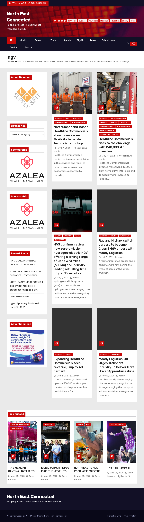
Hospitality (49, 424)
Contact (14, 47)
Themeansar (61, 516)
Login (93, 40)
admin (75, 277)
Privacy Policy (130, 516)
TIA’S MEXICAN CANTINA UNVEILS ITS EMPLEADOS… (21, 471)
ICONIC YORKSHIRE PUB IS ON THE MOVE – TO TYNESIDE (55, 471)
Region (39, 40)
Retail (77, 236)
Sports (67, 40)
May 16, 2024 (109, 155)
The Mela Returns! (20, 296)
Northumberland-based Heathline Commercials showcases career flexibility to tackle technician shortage (71, 135)
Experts (113, 236)
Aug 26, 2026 (18, 476)
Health (80, 424)
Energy (57, 236)
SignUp (80, 40)
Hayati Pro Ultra (114, 516)
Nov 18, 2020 (108, 375)
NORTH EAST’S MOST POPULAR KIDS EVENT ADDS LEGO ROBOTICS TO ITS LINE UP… (26, 286)
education (115, 21)
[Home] (11, 40)
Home (11, 61)
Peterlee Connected (107, 130)
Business (82, 21)
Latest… (23, 40)
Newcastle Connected (108, 122)
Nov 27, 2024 (64, 148)
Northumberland (78, 122)
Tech (53, 40)
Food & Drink (17, 429)
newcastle (93, 21)
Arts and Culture (117, 424)
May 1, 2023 (63, 277)
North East (72, 21)
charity (125, 21)
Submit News (108, 40)
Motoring (104, 21)
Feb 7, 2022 (108, 257)
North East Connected (30, 496)
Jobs (67, 118)
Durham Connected (118, 118)
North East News (61, 122)
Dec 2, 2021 (63, 375)
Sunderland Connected (109, 134)
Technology (59, 240)
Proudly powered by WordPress (21, 516)
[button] (128, 43)
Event (133, 21)
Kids (87, 424)
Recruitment (125, 236)
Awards (29, 47)
